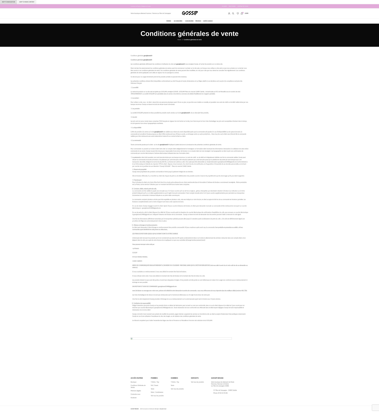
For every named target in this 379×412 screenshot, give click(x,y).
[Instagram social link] (219, 408)
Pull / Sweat (154, 385)
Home (179, 39)
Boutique (133, 382)
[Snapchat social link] (221, 408)
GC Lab (157, 408)
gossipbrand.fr (148, 55)
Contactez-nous (135, 394)
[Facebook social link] (217, 408)
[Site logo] (189, 13)
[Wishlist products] (238, 13)
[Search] (233, 13)
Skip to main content (26, 2)
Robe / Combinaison (157, 392)
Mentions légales (136, 391)
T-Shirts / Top (155, 382)
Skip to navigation (8, 2)
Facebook (133, 397)
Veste (152, 389)
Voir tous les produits (157, 395)
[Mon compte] (229, 13)
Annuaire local (162, 408)
